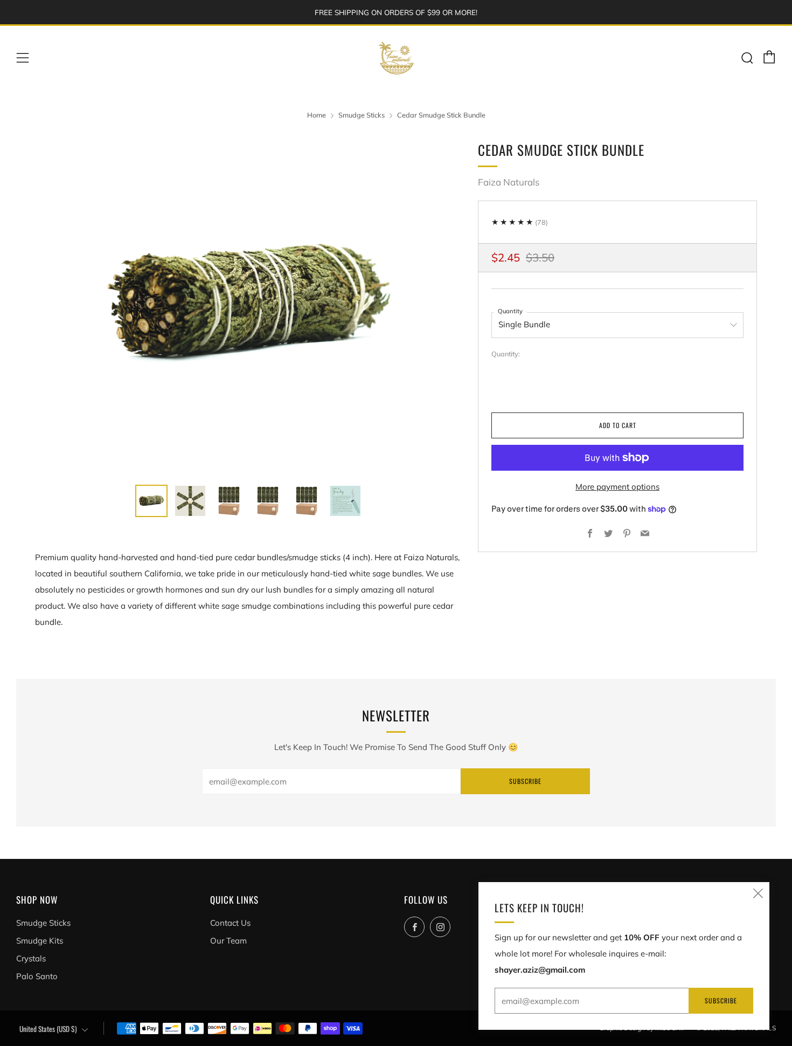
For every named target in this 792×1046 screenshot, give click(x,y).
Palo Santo (37, 976)
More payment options (617, 486)
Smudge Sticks (361, 115)
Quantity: (505, 354)
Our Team (228, 940)
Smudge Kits (39, 940)
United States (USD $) (48, 1028)
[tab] (151, 501)
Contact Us (230, 923)
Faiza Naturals (508, 182)
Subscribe (525, 781)
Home (316, 115)
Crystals (31, 958)
